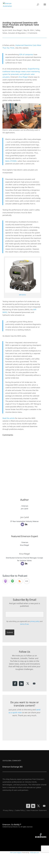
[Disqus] (25, 465)
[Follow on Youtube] (34, 683)
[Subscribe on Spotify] (12, 581)
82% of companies (26, 54)
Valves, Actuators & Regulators (14, 33)
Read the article (9, 418)
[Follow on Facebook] (15, 683)
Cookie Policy (20, 810)
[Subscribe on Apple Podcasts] (5, 581)
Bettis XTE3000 (11, 161)
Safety (37, 30)
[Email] (22, 524)
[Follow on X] (27, 683)
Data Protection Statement (37, 810)
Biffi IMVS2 (22, 295)
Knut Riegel (17, 30)
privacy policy (35, 621)
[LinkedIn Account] (26, 524)
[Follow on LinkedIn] (21, 683)
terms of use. (24, 624)
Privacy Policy (8, 810)
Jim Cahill (8, 30)
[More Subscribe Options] (27, 581)
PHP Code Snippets (16, 852)
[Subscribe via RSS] (20, 581)
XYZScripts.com (34, 852)
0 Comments (32, 33)
